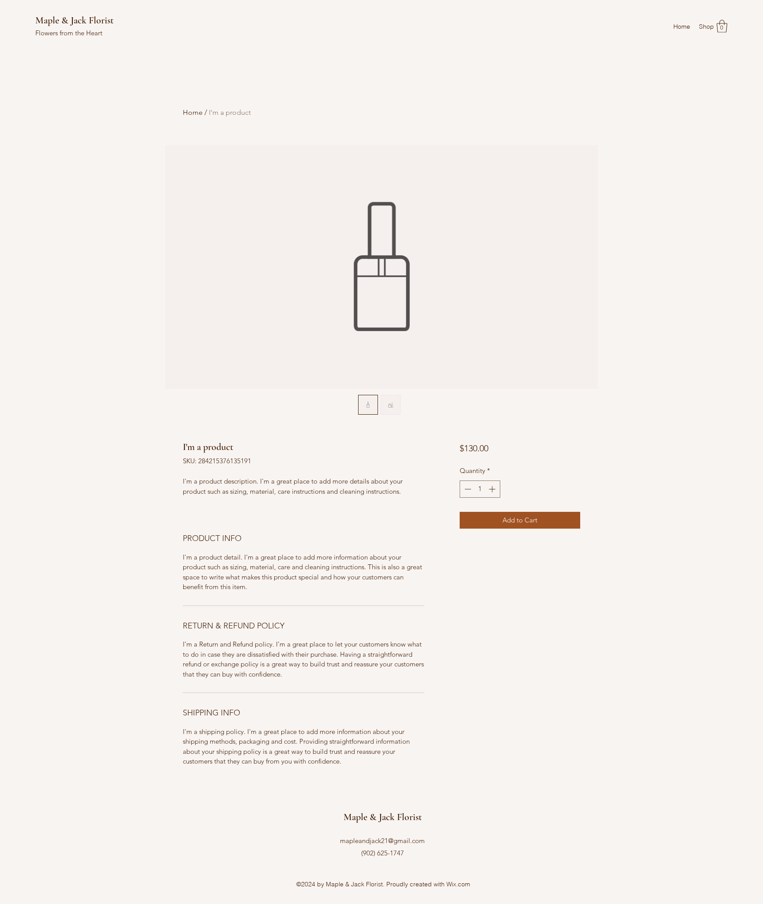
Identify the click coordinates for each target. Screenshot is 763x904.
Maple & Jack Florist (74, 20)
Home (193, 112)
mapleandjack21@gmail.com (382, 840)
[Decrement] (467, 489)
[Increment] (493, 489)
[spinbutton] (479, 489)
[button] (722, 26)
